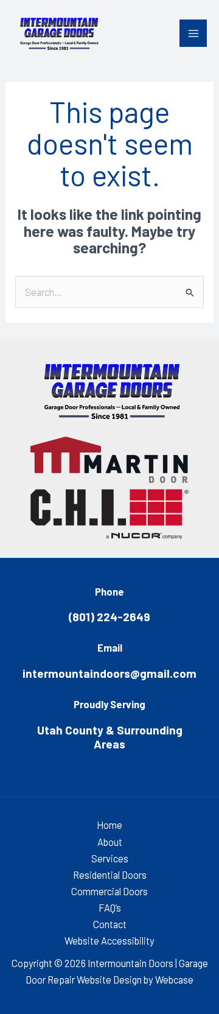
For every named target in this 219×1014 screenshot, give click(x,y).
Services (109, 858)
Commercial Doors (109, 891)
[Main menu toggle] (193, 33)
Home (109, 825)
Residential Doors (110, 875)
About (109, 842)
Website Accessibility (109, 940)
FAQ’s (110, 908)
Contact (110, 924)
